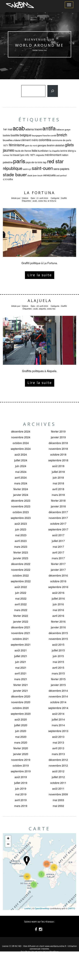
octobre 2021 (21, 639)
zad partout (61, 175)
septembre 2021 (21, 644)
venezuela (49, 175)
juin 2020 (20, 731)
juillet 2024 (20, 460)
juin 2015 (58, 656)
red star (55, 161)
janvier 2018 (58, 506)
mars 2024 (20, 483)
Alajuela (40, 300)
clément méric (29, 140)
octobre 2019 (21, 765)
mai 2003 (58, 800)
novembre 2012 (58, 765)
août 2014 (58, 714)
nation (65, 155)
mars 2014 (58, 725)
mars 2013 (58, 754)
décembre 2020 (20, 696)
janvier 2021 (20, 690)
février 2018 (58, 500)
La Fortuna (39, 192)
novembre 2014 (58, 696)
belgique (25, 135)
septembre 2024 (21, 449)
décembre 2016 (58, 575)
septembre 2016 (58, 587)
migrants (40, 154)
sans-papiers (61, 169)
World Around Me (39, 45)
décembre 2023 (20, 500)
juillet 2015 (58, 650)
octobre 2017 (58, 523)
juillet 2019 (20, 783)
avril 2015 (58, 667)
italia (34, 150)
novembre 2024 (20, 437)
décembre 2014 (58, 690)
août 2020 (21, 719)
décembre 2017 (58, 512)
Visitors (25, 198)
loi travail (15, 155)
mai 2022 (20, 598)
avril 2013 (58, 748)
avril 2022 (21, 604)
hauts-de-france (23, 150)
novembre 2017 (58, 518)
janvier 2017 (58, 570)
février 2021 (20, 685)
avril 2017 (58, 552)
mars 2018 (58, 495)
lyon (22, 155)
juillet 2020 (20, 725)
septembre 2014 (58, 708)
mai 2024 (20, 472)
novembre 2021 (20, 633)
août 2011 (58, 788)
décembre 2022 (20, 564)
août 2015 (58, 644)
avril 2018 (58, 489)
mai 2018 (58, 483)
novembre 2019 (20, 760)
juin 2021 (20, 662)
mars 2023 (20, 546)
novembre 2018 (58, 449)
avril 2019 (21, 800)
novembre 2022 (20, 570)
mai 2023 (20, 535)
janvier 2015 (58, 685)
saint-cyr (27, 168)
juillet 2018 (58, 472)
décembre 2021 (20, 627)
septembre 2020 (21, 714)
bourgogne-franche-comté (44, 135)
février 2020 (20, 748)
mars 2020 (20, 742)
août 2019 (21, 777)
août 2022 (21, 587)
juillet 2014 (58, 719)
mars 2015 (58, 673)
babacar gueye (63, 129)
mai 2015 (58, 662)
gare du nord (31, 145)
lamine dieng (67, 150)
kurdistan (43, 150)
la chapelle (54, 150)
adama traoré (33, 129)
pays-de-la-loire (34, 162)
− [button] (8, 844)
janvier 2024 (20, 495)
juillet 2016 (58, 598)
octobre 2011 (58, 783)
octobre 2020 (21, 708)
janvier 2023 (20, 558)
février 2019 (58, 431)
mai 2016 (58, 610)
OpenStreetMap (42, 908)
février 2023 (20, 552)
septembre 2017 (58, 529)
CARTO (71, 908)
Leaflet (27, 908)
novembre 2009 (58, 794)
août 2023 (21, 523)
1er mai (7, 129)
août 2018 (58, 466)
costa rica (42, 200)
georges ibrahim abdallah (51, 145)
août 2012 (58, 771)
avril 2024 (21, 477)
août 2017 (58, 535)
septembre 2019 (21, 771)
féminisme (17, 144)
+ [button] (8, 838)
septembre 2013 (58, 731)
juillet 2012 (58, 777)
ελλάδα (8, 179)
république (12, 168)
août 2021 (21, 650)
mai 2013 (58, 742)
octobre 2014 (58, 702)
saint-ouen (42, 168)
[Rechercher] (52, 91)
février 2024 (20, 489)
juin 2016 (58, 604)
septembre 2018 (58, 460)
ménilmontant (53, 155)
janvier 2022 (20, 621)
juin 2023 (20, 529)
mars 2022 (20, 610)
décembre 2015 (58, 633)
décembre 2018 (58, 443)
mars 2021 (20, 679)
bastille (15, 135)
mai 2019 (20, 794)
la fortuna (52, 200)
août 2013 (58, 737)
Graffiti (64, 198)
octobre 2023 (21, 512)
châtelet (17, 140)
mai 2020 (20, 737)
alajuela (42, 308)
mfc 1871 (30, 155)
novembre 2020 (20, 702)
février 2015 (58, 679)
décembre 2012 (58, 760)
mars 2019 (20, 806)
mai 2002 (58, 806)
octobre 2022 (21, 575)
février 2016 (58, 621)
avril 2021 (21, 673)
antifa (49, 128)
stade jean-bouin (35, 175)
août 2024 (21, 454)
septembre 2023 (21, 518)
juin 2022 (20, 593)
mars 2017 (58, 558)
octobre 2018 (58, 454)
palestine (8, 162)
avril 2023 (21, 541)
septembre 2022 (21, 581)
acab (19, 128)
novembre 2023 (20, 506)
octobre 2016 (58, 581)
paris (19, 161)
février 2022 (20, 616)
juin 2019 (20, 788)
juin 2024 (20, 466)
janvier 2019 (58, 437)
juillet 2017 (58, 541)
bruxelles (7, 140)
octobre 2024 (21, 443)
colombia (45, 139)
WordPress (53, 951)
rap (45, 162)
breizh (62, 134)
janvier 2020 (20, 754)
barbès (6, 135)
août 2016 (58, 593)
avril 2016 (58, 616)
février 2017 (58, 564)
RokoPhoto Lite (27, 951)
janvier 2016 (58, 627)
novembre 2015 (58, 639)
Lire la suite (39, 275)
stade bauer (15, 174)
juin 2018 (58, 477)
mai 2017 (58, 546)
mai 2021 (20, 667)
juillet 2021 (20, 656)
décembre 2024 (20, 431)
